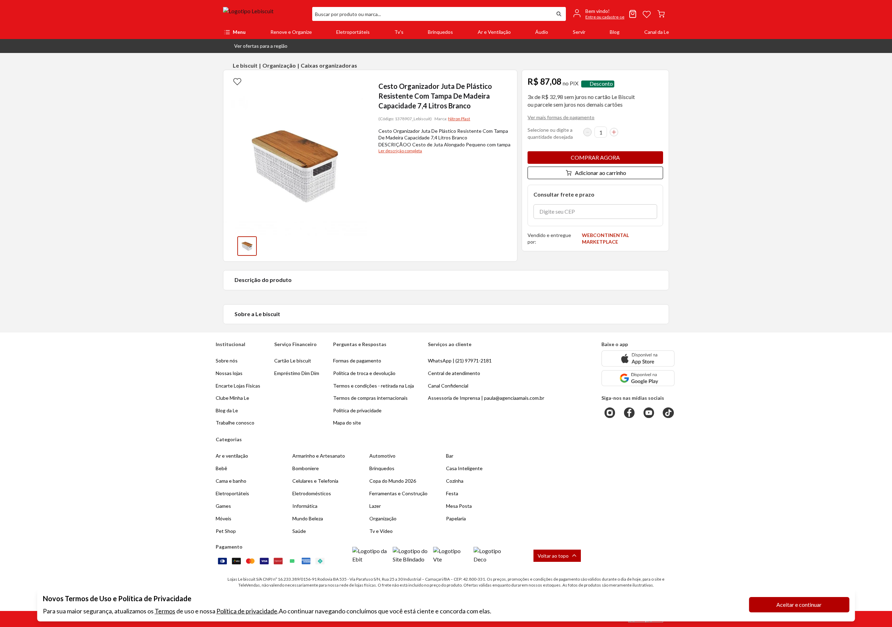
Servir (579, 32)
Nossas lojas (229, 373)
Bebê (221, 468)
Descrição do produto (263, 279)
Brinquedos (440, 32)
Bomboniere (305, 468)
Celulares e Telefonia (315, 481)
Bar (449, 456)
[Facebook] (629, 412)
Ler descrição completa (400, 150)
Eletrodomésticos (311, 493)
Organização (279, 65)
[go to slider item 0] (247, 246)
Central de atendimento (454, 373)
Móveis (223, 518)
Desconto (601, 84)
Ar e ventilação (232, 456)
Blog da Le (227, 410)
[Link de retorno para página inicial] (265, 14)
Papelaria (456, 518)
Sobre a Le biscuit (257, 314)
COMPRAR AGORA (595, 157)
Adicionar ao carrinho (600, 172)
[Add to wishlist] (237, 81)
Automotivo (382, 456)
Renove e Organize (291, 32)
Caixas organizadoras (329, 65)
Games (223, 506)
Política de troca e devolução (364, 373)
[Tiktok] (668, 412)
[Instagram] (609, 412)
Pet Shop (226, 531)
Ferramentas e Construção (398, 493)
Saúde (299, 531)
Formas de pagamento (357, 361)
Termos (165, 611)
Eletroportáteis (353, 32)
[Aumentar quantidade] (614, 132)
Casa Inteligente (464, 468)
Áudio (541, 32)
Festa (452, 493)
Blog (615, 32)
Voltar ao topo (553, 556)
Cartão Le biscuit (292, 361)
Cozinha (454, 481)
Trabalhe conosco (235, 423)
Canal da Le (656, 32)
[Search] (559, 14)
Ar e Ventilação (494, 32)
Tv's (398, 32)
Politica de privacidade (357, 410)
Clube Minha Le (232, 398)
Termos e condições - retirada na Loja (373, 386)
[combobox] (432, 14)
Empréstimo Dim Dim (296, 373)
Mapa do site (347, 423)
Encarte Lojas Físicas (238, 386)
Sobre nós (227, 361)
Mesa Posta (459, 506)
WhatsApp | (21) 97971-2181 (460, 361)
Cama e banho (231, 481)
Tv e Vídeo (381, 531)
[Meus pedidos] (632, 14)
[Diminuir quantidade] (587, 132)
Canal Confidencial (448, 386)
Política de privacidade (246, 611)
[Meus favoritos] (646, 14)
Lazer (375, 506)
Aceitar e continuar (799, 604)
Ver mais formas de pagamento (561, 117)
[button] (255, 46)
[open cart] (661, 14)
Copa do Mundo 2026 (392, 481)
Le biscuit (245, 65)
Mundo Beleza (307, 518)
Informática (304, 506)
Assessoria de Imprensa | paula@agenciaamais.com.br (486, 398)
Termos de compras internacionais (370, 398)
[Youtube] (648, 412)
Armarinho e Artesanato (318, 456)
